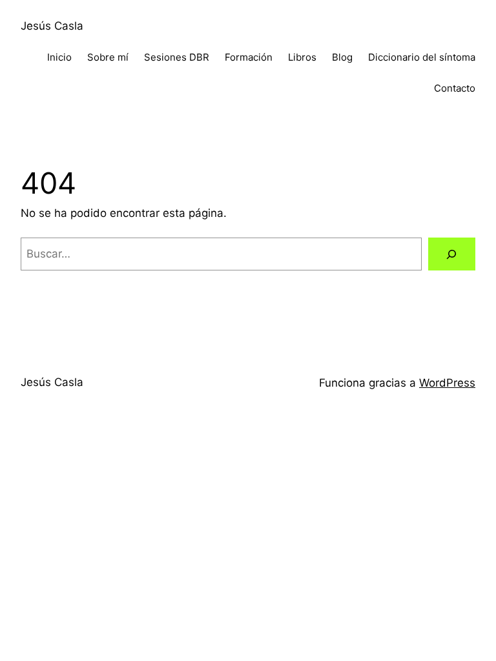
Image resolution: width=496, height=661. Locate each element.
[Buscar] (451, 254)
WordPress (447, 382)
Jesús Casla (52, 25)
